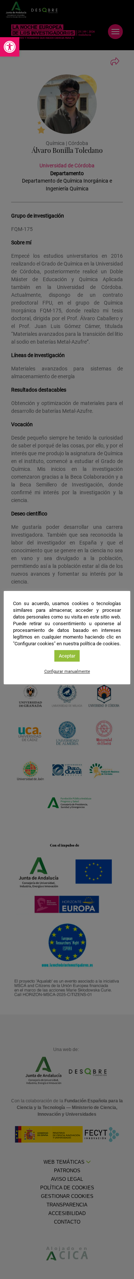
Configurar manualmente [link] (67, 671)
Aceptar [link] (67, 656)
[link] (9, 47)
